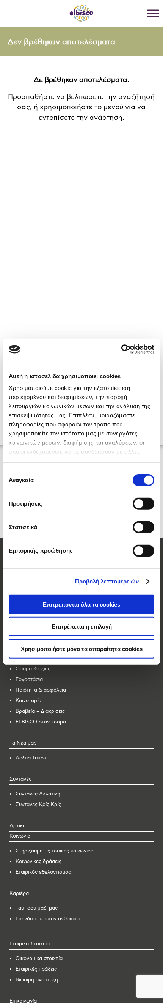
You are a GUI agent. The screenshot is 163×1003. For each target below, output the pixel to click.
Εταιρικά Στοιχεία (29, 944)
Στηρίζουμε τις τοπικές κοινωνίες (54, 851)
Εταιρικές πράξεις (36, 969)
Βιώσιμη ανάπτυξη (37, 980)
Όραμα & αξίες (33, 669)
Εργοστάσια (29, 679)
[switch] (143, 503)
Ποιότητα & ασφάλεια (41, 690)
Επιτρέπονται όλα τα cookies (81, 604)
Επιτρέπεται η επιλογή (82, 626)
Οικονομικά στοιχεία (39, 958)
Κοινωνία (19, 836)
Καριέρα (19, 893)
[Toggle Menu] (153, 13)
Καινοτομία (28, 700)
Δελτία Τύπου (31, 758)
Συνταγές (20, 779)
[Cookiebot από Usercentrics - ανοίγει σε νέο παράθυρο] (121, 349)
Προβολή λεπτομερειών (107, 581)
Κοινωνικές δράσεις (38, 861)
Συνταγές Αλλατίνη (38, 794)
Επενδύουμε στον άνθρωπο (48, 919)
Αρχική (17, 826)
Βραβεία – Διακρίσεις (40, 711)
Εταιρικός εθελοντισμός (43, 872)
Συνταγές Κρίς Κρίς (38, 804)
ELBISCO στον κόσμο (41, 722)
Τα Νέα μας (22, 743)
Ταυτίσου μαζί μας (37, 908)
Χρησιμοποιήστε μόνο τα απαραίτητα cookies (82, 648)
